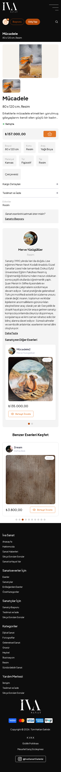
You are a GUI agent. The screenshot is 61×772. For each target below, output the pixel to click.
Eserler (6, 576)
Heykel (6, 652)
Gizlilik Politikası (30, 743)
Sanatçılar (8, 581)
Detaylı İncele (23, 414)
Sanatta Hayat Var (12, 561)
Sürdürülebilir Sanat (12, 667)
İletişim (6, 682)
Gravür (6, 647)
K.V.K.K (30, 737)
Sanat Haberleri (10, 551)
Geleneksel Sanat (11, 642)
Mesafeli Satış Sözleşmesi (30, 749)
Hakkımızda (9, 546)
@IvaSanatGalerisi (33, 759)
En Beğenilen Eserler (13, 586)
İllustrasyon (9, 657)
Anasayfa (7, 541)
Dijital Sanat (9, 632)
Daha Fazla (11, 333)
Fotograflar (9, 637)
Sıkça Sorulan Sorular (13, 556)
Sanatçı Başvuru (14, 218)
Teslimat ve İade (11, 612)
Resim (6, 662)
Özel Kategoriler (11, 591)
